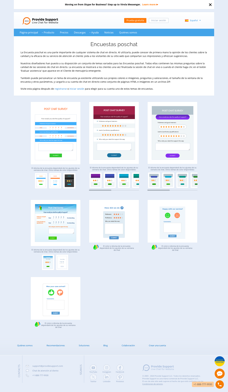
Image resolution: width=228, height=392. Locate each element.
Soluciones (84, 345)
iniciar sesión (76, 88)
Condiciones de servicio (152, 384)
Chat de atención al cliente (45, 370)
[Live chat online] (220, 374)
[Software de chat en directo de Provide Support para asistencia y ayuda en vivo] (36, 18)
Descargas (80, 32)
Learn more (149, 4)
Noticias (108, 32)
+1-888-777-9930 (40, 375)
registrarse (61, 88)
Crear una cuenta (157, 345)
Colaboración (128, 345)
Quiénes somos (128, 32)
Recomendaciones (56, 345)
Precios (64, 32)
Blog (105, 345)
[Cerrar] (210, 4)
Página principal (29, 32)
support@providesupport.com (47, 365)
